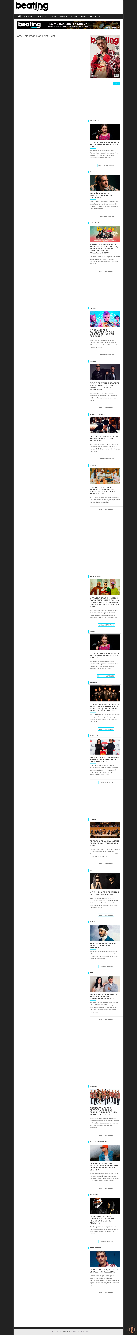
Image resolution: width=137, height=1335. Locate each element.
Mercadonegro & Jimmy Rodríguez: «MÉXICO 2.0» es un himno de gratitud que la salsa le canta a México (104, 602)
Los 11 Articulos (106, 915)
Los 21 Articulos (106, 1188)
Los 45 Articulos (106, 271)
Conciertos (86, 16)
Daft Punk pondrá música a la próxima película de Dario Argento (102, 1219)
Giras (97, 16)
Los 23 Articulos (106, 864)
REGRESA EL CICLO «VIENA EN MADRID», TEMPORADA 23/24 (104, 843)
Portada (42, 16)
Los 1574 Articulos (106, 165)
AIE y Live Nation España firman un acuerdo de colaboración (104, 759)
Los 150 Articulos (106, 216)
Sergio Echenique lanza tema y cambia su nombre (104, 945)
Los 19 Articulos (106, 1019)
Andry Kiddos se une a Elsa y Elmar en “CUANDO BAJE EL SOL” (103, 996)
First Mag (66, 1331)
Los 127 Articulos (106, 355)
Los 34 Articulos (106, 1293)
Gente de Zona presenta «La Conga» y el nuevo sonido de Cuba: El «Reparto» (104, 386)
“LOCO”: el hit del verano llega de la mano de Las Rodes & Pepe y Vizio (102, 490)
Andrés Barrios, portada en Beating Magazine (102, 195)
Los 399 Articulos (106, 625)
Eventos (52, 16)
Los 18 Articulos (106, 729)
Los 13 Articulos (106, 509)
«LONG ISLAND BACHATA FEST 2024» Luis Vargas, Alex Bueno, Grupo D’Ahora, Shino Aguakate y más (104, 248)
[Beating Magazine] (19, 16)
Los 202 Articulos (106, 459)
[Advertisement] (86, 6)
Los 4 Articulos (106, 782)
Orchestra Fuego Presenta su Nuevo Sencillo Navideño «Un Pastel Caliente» (103, 1111)
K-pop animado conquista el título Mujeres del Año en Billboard (102, 333)
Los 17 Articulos (106, 1135)
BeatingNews (29, 16)
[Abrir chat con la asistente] (132, 1330)
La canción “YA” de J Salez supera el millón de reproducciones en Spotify (104, 1166)
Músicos (75, 16)
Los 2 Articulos (106, 1241)
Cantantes (63, 16)
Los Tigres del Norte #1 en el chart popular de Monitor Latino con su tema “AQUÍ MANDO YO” (104, 707)
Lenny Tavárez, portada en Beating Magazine (104, 1270)
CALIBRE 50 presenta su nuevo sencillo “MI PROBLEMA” (104, 438)
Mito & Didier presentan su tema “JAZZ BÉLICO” (104, 893)
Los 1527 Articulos (106, 676)
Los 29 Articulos (106, 408)
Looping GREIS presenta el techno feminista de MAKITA (104, 144)
